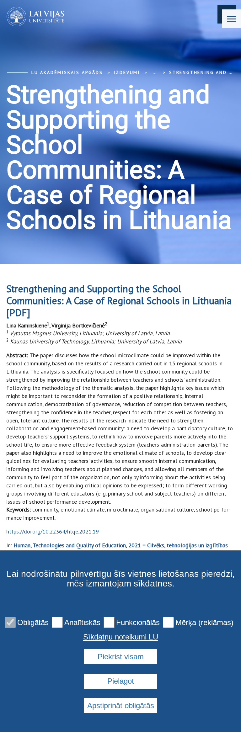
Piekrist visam (121, 656)
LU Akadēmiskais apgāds (67, 72)
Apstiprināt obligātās (120, 705)
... (154, 72)
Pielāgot (120, 681)
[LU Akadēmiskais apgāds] (33, 16)
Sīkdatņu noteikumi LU (120, 637)
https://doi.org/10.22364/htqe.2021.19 (52, 531)
